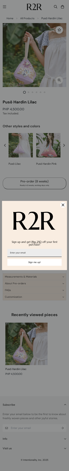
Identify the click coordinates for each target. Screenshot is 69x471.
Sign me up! (34, 262)
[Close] (63, 205)
